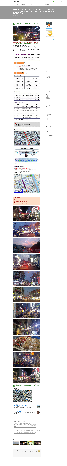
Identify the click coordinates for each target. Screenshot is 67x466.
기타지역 (47, 98)
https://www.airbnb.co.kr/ (17, 404)
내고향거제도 (15, 421)
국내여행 (47, 94)
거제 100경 (19, 421)
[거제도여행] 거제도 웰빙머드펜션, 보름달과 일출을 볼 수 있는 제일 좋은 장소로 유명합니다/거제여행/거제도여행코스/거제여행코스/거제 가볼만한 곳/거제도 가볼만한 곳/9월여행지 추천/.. (25, 425)
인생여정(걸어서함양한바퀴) (49, 105)
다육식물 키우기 (48, 116)
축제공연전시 (48, 127)
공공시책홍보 (47, 131)
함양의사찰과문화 (48, 91)
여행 (17, 4)
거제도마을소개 (48, 82)
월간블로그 (47, 130)
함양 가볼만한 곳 (47, 4)
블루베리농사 (47, 118)
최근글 (46, 71)
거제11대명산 (47, 79)
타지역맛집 (47, 93)
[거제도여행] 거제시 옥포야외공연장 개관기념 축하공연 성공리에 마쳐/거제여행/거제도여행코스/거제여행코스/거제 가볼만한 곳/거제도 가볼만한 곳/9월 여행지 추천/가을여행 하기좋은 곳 (25, 430)
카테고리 (47, 76)
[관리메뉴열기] (65, 1)
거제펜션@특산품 (48, 81)
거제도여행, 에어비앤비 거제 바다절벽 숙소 (21, 405)
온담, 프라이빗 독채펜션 (18, 411)
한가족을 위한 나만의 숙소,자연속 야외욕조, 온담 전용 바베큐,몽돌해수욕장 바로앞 (24, 413)
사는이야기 (47, 106)
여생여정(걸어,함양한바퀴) (23, 4)
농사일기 (47, 115)
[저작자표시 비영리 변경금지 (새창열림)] (22, 417)
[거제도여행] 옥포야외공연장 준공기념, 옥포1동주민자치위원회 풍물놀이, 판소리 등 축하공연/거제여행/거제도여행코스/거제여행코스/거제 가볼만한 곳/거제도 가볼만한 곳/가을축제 (25, 433)
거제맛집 (47, 80)
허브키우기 (47, 117)
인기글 (48, 71)
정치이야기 (47, 113)
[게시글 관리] (16, 417)
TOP (53, 463)
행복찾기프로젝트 (48, 114)
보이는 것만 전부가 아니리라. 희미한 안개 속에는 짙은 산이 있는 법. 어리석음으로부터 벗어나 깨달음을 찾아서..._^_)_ (25, 451)
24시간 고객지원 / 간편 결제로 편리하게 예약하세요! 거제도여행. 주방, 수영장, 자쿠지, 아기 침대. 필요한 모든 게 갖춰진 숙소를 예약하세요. (24, 407)
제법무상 (41, 4)
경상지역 (47, 96)
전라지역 (47, 97)
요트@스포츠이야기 (48, 126)
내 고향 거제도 (36, 4)
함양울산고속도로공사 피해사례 (49, 135)
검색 (52, 1)
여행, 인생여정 (16, 1)
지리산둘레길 (30, 4)
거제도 (47, 95)
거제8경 (47, 78)
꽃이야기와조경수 (48, 119)
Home (13, 4)
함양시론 (47, 92)
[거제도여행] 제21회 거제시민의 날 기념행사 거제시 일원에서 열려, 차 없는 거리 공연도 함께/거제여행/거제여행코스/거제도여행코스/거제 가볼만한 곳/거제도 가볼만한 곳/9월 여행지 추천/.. (25, 428)
